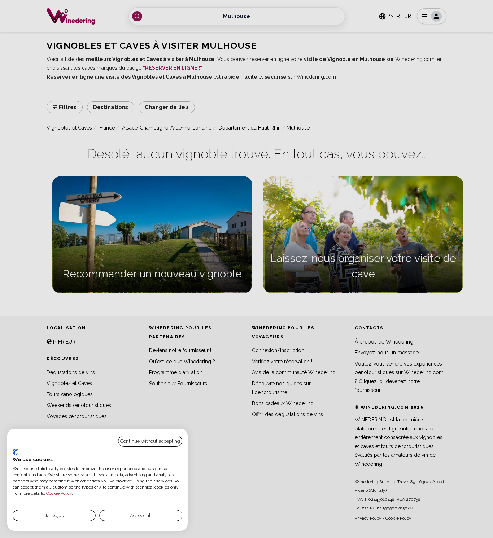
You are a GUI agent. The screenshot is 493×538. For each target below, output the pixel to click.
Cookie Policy (59, 493)
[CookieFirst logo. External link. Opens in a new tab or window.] (15, 452)
